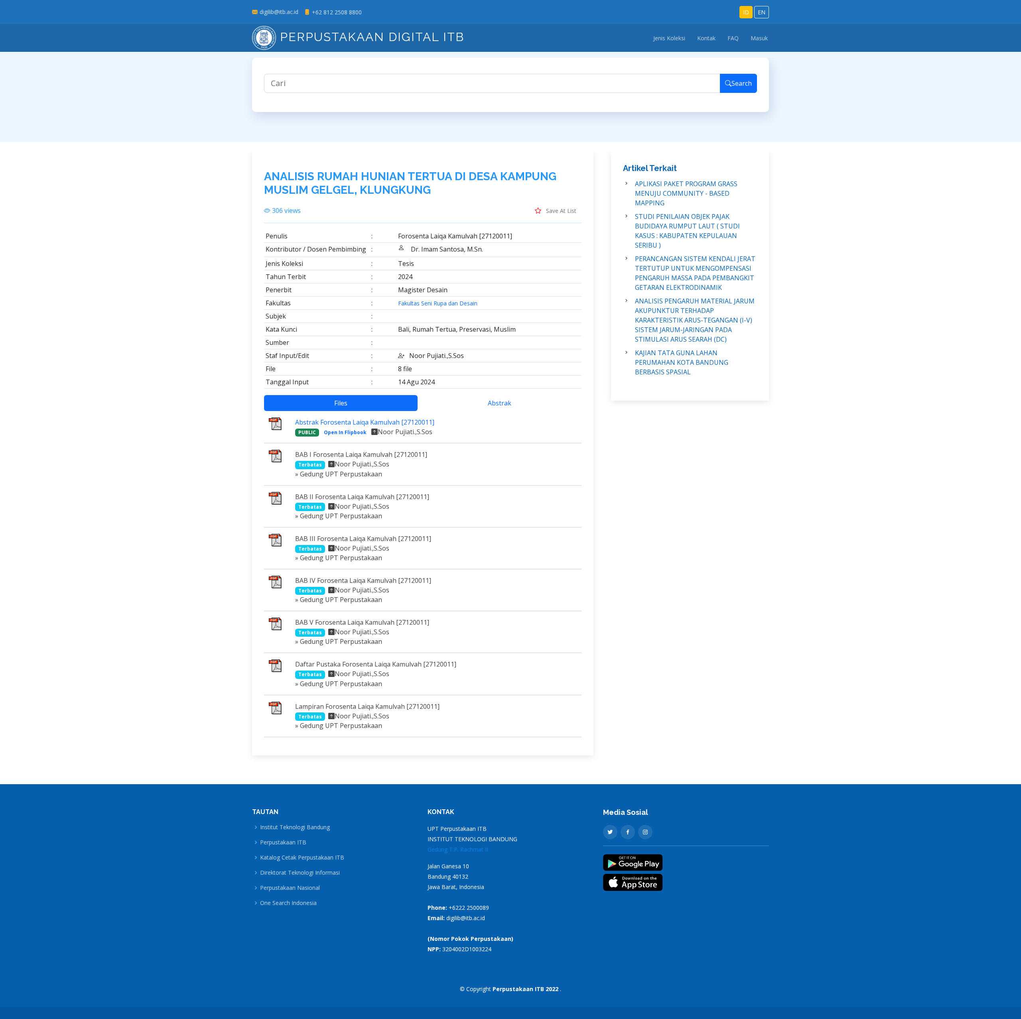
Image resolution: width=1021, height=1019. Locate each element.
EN (761, 12)
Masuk (759, 38)
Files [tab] (340, 403)
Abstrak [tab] (499, 403)
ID (746, 12)
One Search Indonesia (288, 903)
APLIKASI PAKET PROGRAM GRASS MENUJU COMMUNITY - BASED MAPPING (686, 193)
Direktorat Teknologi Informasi (300, 872)
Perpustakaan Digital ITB (370, 37)
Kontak (706, 38)
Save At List (560, 210)
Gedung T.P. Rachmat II (458, 849)
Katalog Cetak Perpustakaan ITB (302, 857)
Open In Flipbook (345, 432)
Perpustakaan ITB (283, 842)
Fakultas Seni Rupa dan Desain (437, 303)
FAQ (733, 38)
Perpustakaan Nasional (290, 888)
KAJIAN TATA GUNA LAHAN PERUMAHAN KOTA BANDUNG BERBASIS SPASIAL (681, 362)
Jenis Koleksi (669, 38)
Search (741, 83)
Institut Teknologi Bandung (295, 827)
